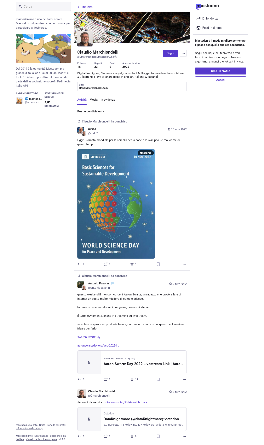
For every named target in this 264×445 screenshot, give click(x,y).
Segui (170, 53)
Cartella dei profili (56, 425)
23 (96, 66)
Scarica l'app (41, 435)
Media (94, 99)
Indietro (87, 7)
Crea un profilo (220, 71)
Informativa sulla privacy (29, 428)
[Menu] (183, 53)
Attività (82, 99)
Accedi (220, 80)
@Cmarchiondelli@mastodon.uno (95, 56)
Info (35, 425)
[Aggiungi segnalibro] (158, 264)
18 (79, 66)
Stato (42, 425)
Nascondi (146, 152)
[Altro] (184, 264)
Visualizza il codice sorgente (41, 439)
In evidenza (108, 99)
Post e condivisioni (89, 111)
